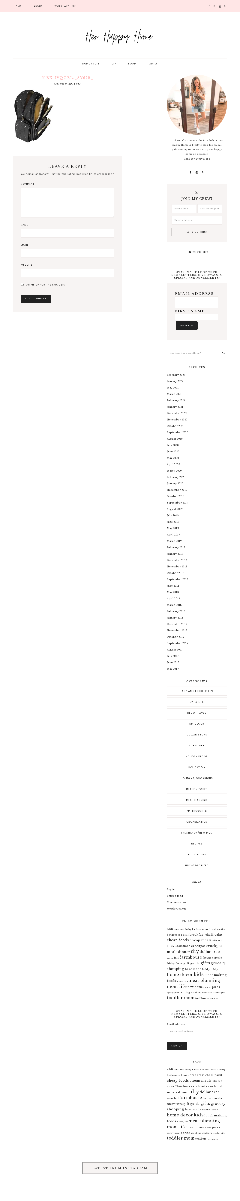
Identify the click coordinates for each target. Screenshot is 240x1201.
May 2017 (173, 669)
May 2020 (173, 458)
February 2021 (176, 400)
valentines (212, 998)
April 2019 (173, 534)
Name (24, 224)
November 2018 (177, 566)
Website (27, 264)
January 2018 (175, 617)
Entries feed (175, 896)
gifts (205, 963)
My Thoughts (197, 811)
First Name (190, 311)
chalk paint (213, 935)
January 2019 (175, 554)
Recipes (197, 843)
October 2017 (175, 637)
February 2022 (176, 375)
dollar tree (210, 951)
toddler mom (181, 998)
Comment (27, 184)
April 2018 (173, 598)
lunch (208, 975)
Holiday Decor (197, 756)
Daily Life (197, 701)
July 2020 (172, 445)
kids (199, 974)
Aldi (170, 929)
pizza (216, 987)
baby (188, 929)
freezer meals (212, 957)
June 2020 (173, 451)
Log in (171, 889)
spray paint (174, 992)
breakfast (197, 935)
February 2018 (176, 611)
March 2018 (174, 605)
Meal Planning (197, 800)
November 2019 (177, 490)
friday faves (175, 963)
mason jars (182, 981)
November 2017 (177, 630)
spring (185, 992)
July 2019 (172, 515)
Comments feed (177, 902)
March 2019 (174, 541)
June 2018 (173, 586)
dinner (184, 952)
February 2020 (176, 477)
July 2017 (172, 656)
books (185, 934)
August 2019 (175, 509)
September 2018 (177, 579)
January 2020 (175, 483)
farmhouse (190, 957)
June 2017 (173, 662)
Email (24, 244)
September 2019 (177, 502)
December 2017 (177, 624)
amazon (179, 929)
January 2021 (175, 407)
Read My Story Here (197, 159)
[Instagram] (196, 172)
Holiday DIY (197, 767)
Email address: (176, 1024)
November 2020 (177, 419)
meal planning (204, 980)
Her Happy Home (120, 36)
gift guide (191, 963)
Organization (196, 821)
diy (195, 951)
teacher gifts (219, 992)
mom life (177, 986)
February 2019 (176, 547)
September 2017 (177, 643)
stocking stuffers (201, 992)
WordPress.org (177, 908)
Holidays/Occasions (197, 778)
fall (176, 957)
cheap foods (178, 940)
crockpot (198, 946)
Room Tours (197, 854)
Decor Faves (196, 712)
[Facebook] (190, 172)
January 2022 (175, 381)
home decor (180, 975)
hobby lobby (210, 969)
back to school (201, 929)
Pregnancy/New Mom (197, 832)
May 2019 (173, 528)
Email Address (194, 294)
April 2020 (173, 464)
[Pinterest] (202, 172)
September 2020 (177, 432)
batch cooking (218, 929)
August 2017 (175, 649)
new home (195, 987)
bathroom (173, 935)
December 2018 (177, 560)
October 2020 (175, 426)
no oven (207, 987)
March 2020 (174, 471)
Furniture (196, 745)
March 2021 (174, 394)
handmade (193, 969)
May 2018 (173, 592)
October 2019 (175, 496)
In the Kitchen (197, 789)
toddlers (201, 998)
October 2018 (175, 573)
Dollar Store (197, 734)
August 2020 (175, 439)
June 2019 (173, 522)
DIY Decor (196, 723)
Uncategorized (196, 865)
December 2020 (177, 413)
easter (170, 958)
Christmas (182, 946)
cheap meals (201, 940)
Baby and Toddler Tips (197, 691)
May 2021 (173, 387)
